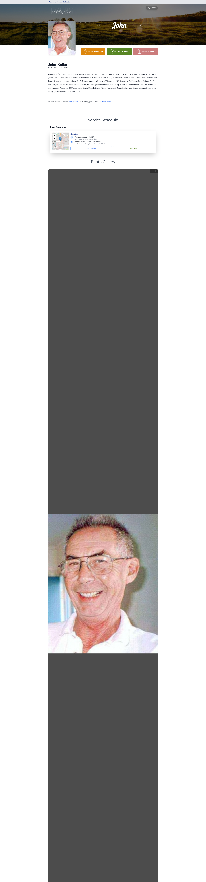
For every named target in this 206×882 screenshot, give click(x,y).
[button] (60, 139)
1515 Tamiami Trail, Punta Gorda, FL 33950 (90, 144)
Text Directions (91, 148)
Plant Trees (133, 148)
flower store (106, 101)
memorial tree (74, 101)
